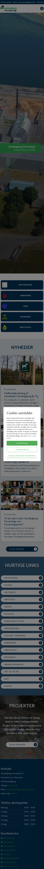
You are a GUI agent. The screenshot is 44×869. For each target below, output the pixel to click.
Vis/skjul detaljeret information (22, 456)
